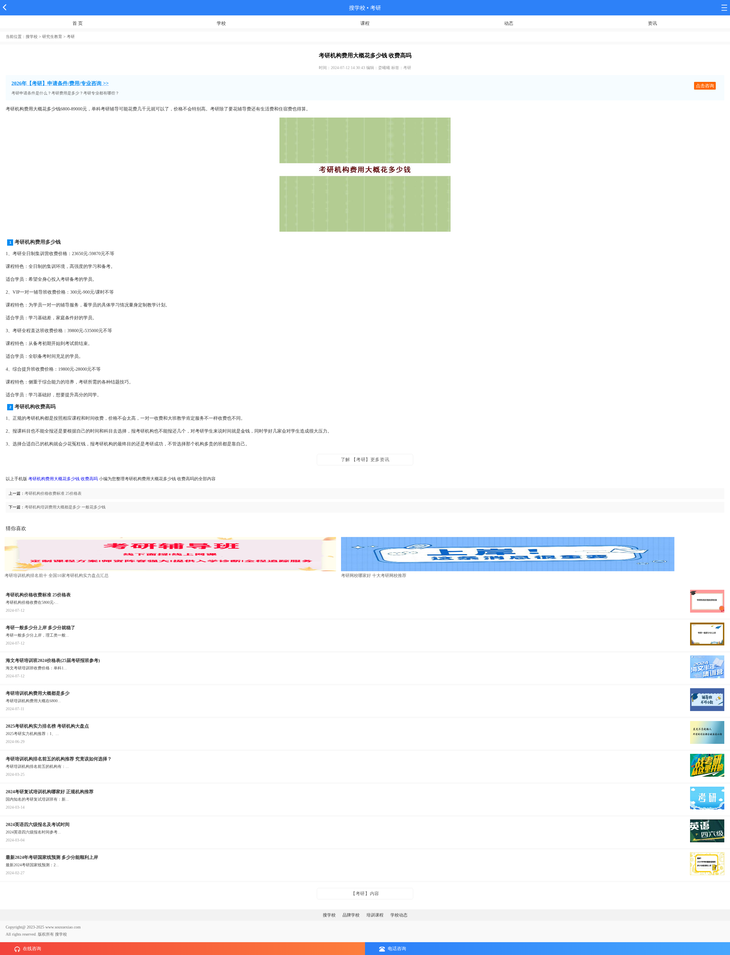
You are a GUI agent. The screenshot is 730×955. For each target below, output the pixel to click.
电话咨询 (397, 948)
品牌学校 (351, 915)
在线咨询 (32, 948)
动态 (508, 23)
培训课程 (375, 915)
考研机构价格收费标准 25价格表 (53, 493)
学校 (221, 23)
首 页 (77, 23)
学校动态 (398, 915)
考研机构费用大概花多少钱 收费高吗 (63, 479)
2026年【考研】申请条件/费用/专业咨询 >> (60, 83)
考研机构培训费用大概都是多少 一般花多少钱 (65, 507)
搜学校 (357, 8)
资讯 (652, 23)
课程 (365, 23)
